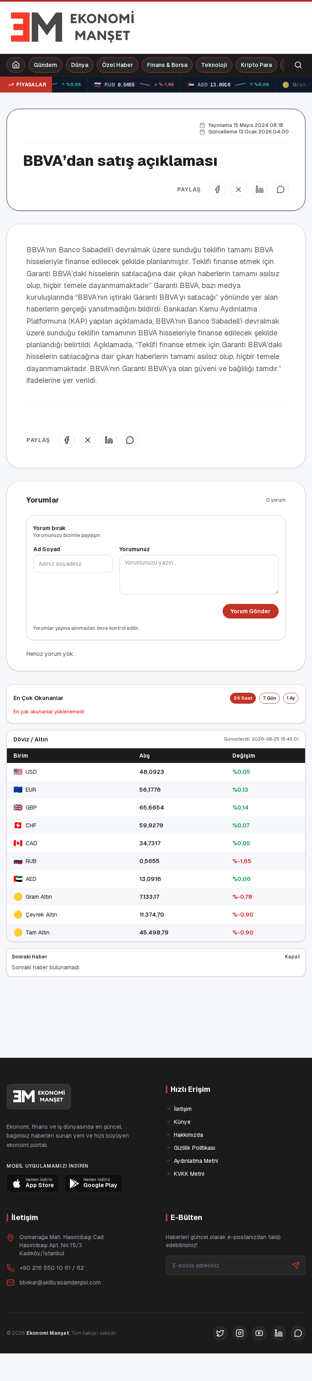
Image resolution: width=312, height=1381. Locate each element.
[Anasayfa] (15, 65)
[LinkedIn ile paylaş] (259, 189)
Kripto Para (256, 65)
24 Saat (243, 698)
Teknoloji (214, 65)
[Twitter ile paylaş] (238, 189)
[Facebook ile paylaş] (217, 189)
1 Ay (291, 698)
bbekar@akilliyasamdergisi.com (60, 1310)
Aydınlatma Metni (196, 1188)
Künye (182, 1149)
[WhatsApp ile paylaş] (281, 189)
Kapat (292, 957)
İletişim (183, 1136)
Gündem (45, 65)
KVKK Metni (189, 1201)
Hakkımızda (188, 1162)
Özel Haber (117, 65)
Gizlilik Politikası (194, 1175)
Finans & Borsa (167, 65)
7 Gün (269, 698)
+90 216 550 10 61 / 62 (52, 1295)
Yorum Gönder (251, 611)
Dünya (79, 65)
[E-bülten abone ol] (296, 1293)
